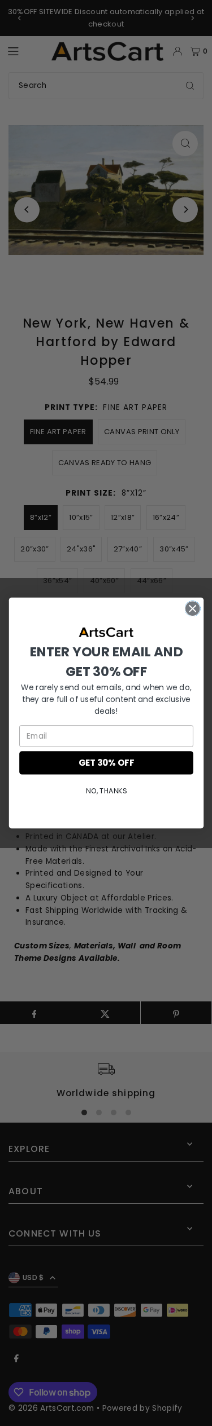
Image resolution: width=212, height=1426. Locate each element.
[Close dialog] (192, 608)
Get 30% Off (106, 763)
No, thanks (106, 791)
